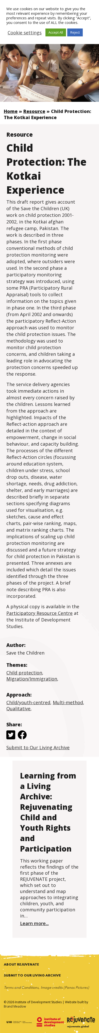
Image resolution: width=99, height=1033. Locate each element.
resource (34, 111)
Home (11, 111)
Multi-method (68, 702)
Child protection (24, 673)
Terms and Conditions (21, 987)
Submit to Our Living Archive (38, 747)
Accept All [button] (55, 32)
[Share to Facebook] (22, 735)
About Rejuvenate (21, 964)
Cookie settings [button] (25, 33)
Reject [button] (75, 32)
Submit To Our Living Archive (32, 975)
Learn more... (34, 923)
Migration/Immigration (31, 679)
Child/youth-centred (28, 702)
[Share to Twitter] (10, 735)
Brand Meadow (15, 1006)
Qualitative (18, 708)
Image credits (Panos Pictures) (65, 987)
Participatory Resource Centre (39, 613)
